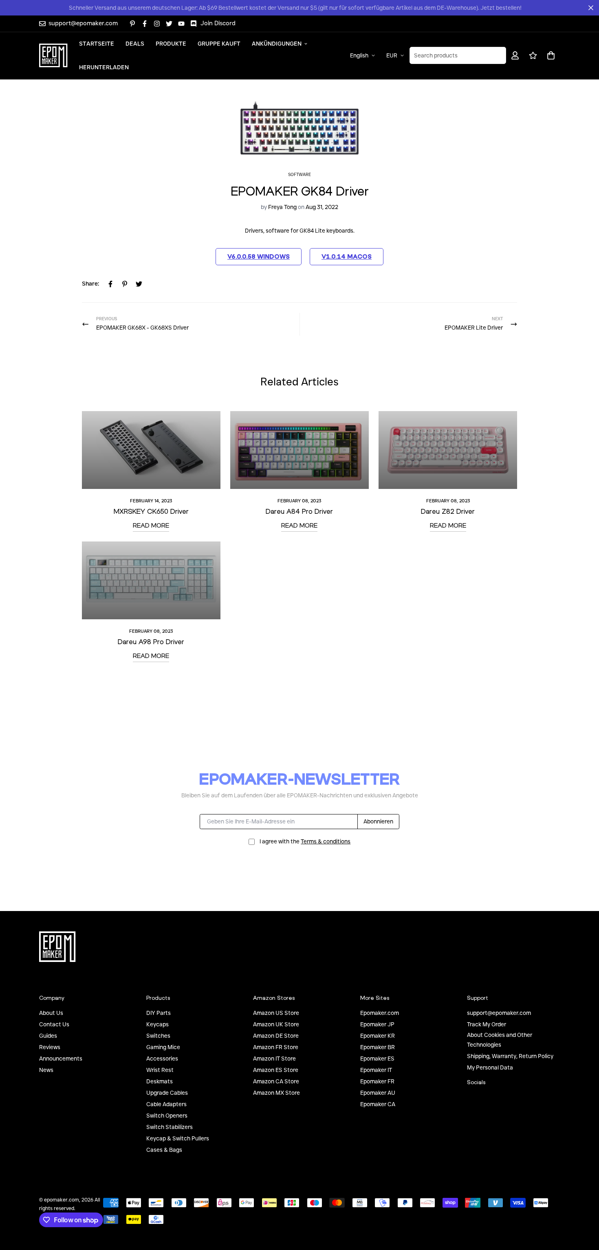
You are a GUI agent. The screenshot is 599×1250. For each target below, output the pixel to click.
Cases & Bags (164, 1149)
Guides (48, 1035)
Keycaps (157, 1024)
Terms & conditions (325, 841)
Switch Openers (166, 1115)
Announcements (60, 1058)
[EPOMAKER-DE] (53, 55)
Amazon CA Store (276, 1081)
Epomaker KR (377, 1035)
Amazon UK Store (276, 1024)
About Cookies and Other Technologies (499, 1039)
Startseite (96, 43)
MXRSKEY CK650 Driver (151, 511)
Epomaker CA (377, 1104)
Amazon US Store (276, 1013)
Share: (90, 283)
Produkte (171, 43)
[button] (549, 55)
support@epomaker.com (499, 1013)
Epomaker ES (377, 1058)
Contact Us (54, 1024)
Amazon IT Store (274, 1058)
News (46, 1070)
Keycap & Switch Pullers (177, 1138)
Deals (135, 43)
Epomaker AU (377, 1092)
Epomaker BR (377, 1047)
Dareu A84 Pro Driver (299, 511)
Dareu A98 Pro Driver (151, 641)
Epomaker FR (377, 1081)
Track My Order (486, 1024)
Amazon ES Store (275, 1070)
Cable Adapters (166, 1104)
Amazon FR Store (275, 1047)
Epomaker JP (377, 1024)
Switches (158, 1035)
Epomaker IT (376, 1070)
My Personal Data (490, 1067)
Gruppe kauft (219, 43)
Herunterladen (104, 66)
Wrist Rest (160, 1070)
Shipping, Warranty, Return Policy (510, 1056)
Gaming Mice (163, 1047)
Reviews (49, 1047)
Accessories (162, 1058)
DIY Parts (158, 1013)
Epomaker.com (379, 1013)
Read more (151, 525)
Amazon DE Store (276, 1035)
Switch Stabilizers (169, 1127)
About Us (51, 1013)
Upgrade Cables (167, 1092)
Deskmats (159, 1081)
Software (299, 174)
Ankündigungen (277, 43)
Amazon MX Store (276, 1092)
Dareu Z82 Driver (448, 511)
